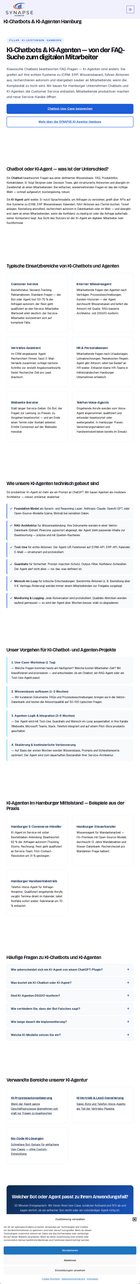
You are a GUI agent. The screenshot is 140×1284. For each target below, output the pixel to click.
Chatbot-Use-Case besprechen (70, 109)
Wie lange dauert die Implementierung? (39, 1022)
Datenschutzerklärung (73, 1278)
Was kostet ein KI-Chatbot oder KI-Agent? (41, 983)
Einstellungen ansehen (70, 1270)
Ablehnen (70, 1260)
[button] (134, 1219)
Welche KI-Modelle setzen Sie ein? (36, 1035)
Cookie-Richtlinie (51, 1278)
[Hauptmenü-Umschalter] (130, 9)
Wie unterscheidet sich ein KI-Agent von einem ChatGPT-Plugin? (57, 970)
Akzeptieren (70, 1250)
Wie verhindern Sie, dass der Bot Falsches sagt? (45, 1009)
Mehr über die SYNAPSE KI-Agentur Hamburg (70, 122)
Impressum (92, 1278)
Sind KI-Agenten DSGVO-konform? (35, 996)
